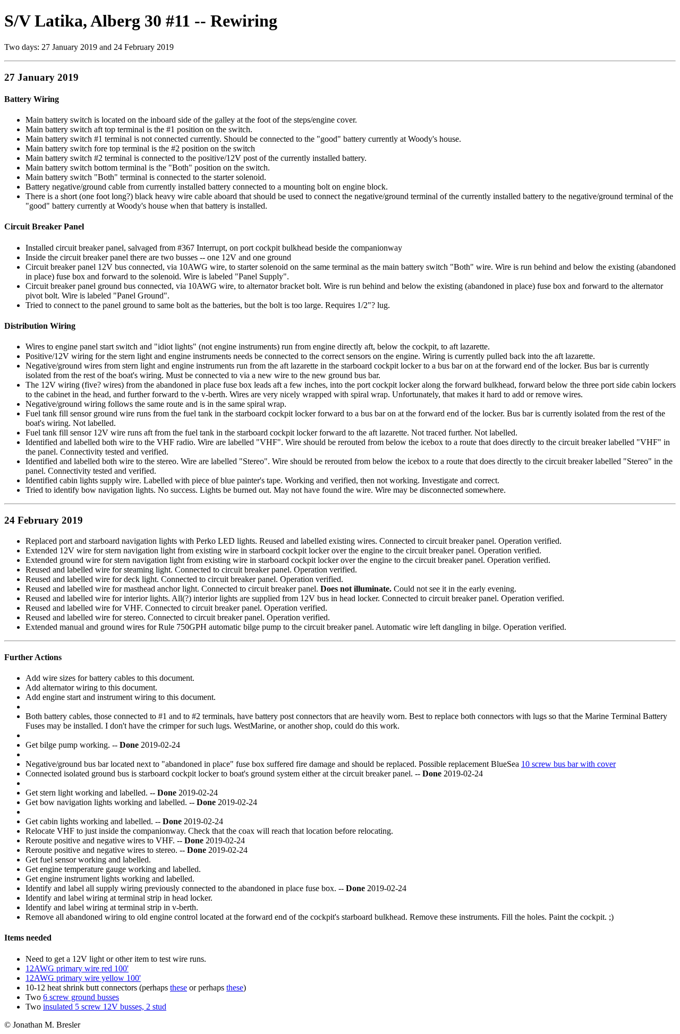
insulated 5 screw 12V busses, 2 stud (104, 1006)
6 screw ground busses (81, 997)
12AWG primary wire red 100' (77, 968)
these (178, 987)
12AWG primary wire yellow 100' (83, 977)
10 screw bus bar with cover (568, 763)
